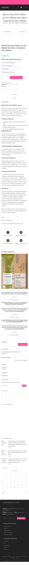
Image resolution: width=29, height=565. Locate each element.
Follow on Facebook (8, 404)
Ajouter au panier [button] (14, 299)
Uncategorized (4, 375)
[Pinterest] (11, 2)
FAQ (5, 543)
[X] (8, 2)
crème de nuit (13, 306)
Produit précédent (7, 31)
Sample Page (4, 556)
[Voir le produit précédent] (2, 32)
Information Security (8, 534)
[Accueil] (1, 23)
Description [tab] (14, 94)
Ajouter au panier (16, 77)
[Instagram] (14, 2)
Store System (6, 545)
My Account (6, 541)
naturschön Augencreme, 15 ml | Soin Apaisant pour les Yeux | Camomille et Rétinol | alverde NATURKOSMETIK (14, 293)
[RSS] (21, 2)
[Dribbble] (13, 2)
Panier (14, 556)
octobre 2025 (4, 367)
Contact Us (6, 549)
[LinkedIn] (16, 2)
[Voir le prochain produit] (27, 32)
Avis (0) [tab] (14, 97)
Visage (17, 84)
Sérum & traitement (11, 84)
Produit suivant (22, 31)
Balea (7, 86)
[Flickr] (18, 2)
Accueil (17, 557)
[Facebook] (10, 2)
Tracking (5, 547)
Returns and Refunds (8, 532)
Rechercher (4, 342)
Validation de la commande (21, 556)
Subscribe (21, 518)
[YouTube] (19, 2)
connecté (11, 223)
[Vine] (25, 395)
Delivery (5, 528)
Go (24, 385)
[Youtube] (4, 399)
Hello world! (4, 353)
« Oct (2, 492)
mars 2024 (3, 368)
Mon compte (12, 557)
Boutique (9, 556)
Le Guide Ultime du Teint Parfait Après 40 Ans (11, 351)
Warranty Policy (7, 530)
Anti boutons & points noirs (13, 324)
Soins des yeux (13, 290)
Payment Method (7, 526)
